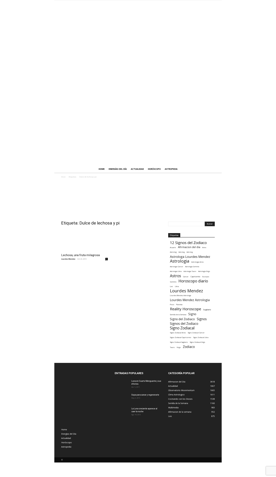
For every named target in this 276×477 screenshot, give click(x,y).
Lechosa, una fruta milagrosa (80, 255)
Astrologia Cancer (176, 267)
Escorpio (205, 277)
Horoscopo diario (193, 281)
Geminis (173, 282)
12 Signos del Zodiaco (188, 242)
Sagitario (207, 309)
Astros (175, 275)
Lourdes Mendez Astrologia (190, 299)
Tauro (172, 347)
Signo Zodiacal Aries (178, 333)
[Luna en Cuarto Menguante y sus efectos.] (122, 385)
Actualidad (137, 169)
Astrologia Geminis (192, 267)
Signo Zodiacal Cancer (196, 333)
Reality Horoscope (185, 308)
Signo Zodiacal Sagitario (179, 342)
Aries (204, 247)
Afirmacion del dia (189, 247)
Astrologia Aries (197, 262)
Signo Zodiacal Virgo (197, 342)
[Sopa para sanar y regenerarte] (121, 398)
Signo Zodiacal (182, 328)
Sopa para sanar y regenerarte (145, 395)
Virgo (179, 347)
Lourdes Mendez (68, 259)
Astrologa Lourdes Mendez (190, 256)
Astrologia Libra (176, 271)
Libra (177, 286)
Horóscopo (154, 169)
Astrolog (173, 252)
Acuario (173, 247)
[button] (211, 169)
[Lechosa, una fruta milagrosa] (84, 240)
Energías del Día (118, 169)
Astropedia (171, 169)
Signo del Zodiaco (182, 319)
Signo (192, 314)
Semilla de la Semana (178, 314)
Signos (202, 318)
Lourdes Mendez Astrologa (180, 295)
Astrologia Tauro (190, 271)
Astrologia (179, 261)
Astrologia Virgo (204, 271)
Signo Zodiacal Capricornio (180, 337)
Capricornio (195, 276)
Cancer (185, 277)
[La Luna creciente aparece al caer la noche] (122, 412)
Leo (171, 286)
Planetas (179, 304)
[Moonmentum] (138, 83)
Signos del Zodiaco (184, 323)
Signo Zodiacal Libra (200, 337)
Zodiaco (189, 346)
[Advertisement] (138, 200)
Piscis (172, 304)
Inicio (63, 177)
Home (102, 169)
